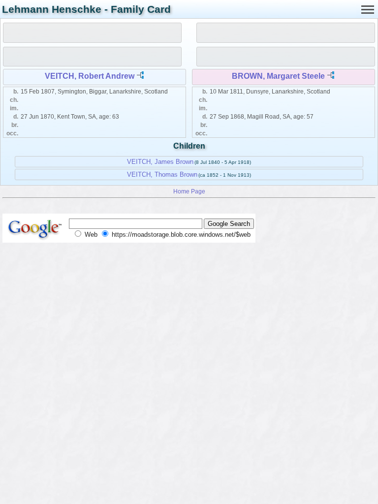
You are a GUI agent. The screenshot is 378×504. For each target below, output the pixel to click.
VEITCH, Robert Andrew (89, 76)
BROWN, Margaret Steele (278, 76)
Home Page (189, 191)
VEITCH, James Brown (160, 161)
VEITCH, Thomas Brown (162, 174)
